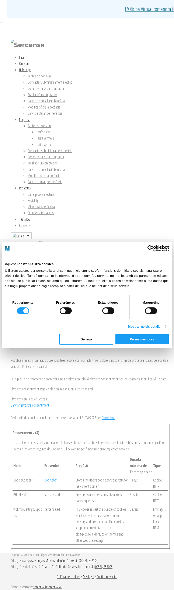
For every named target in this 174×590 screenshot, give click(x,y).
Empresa (24, 119)
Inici (21, 57)
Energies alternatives (41, 212)
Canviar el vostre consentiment (30, 405)
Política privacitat (107, 576)
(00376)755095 (103, 566)
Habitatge (25, 69)
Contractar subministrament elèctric (50, 82)
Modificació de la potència (44, 107)
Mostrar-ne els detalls (144, 326)
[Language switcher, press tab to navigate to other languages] (21, 235)
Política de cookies (68, 576)
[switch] (66, 310)
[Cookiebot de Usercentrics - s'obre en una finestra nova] (150, 248)
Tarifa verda (43, 144)
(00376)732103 (88, 560)
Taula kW (24, 219)
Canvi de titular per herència (45, 113)
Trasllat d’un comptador (42, 94)
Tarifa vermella (45, 138)
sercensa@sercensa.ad (47, 586)
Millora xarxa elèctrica (41, 206)
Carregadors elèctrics (41, 194)
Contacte (24, 225)
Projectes (25, 187)
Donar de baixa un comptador (46, 88)
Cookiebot (108, 417)
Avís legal (88, 576)
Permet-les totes (142, 339)
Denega (86, 339)
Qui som (24, 63)
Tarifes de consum (39, 76)
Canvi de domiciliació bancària (46, 100)
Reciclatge (34, 200)
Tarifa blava (43, 131)
